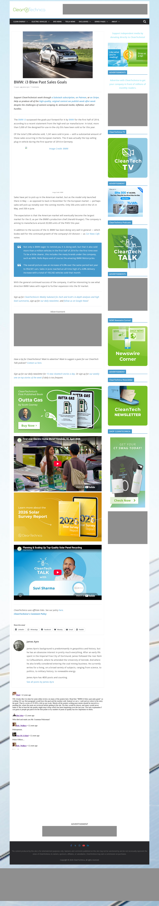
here (61, 610)
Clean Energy (19, 21)
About (114, 21)
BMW (71, 119)
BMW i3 (22, 119)
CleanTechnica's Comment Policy (30, 613)
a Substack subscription (63, 97)
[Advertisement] (105, 9)
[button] (26, 21)
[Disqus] (58, 720)
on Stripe (94, 97)
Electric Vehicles (39, 21)
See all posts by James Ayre (40, 681)
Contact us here (34, 362)
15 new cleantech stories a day (61, 373)
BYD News (57, 21)
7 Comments (34, 87)
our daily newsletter (50, 300)
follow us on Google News (76, 300)
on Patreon (81, 97)
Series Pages (100, 21)
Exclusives (83, 21)
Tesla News (70, 21)
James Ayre (26, 87)
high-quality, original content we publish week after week (67, 101)
